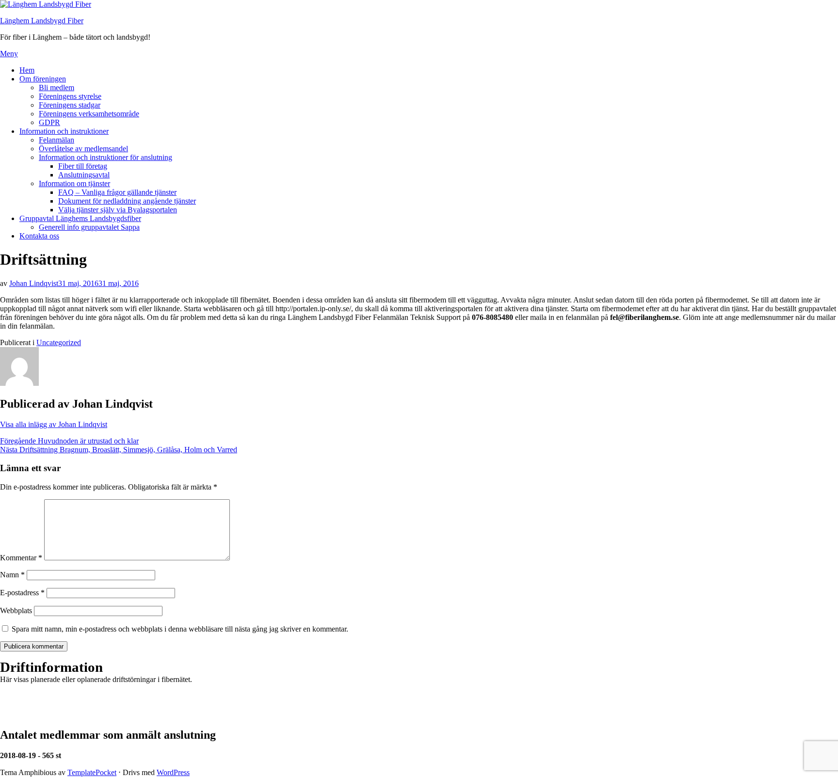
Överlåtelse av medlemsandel (83, 148)
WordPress (173, 772)
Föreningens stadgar (69, 105)
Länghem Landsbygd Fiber (41, 20)
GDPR (49, 122)
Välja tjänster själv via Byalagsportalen (117, 210)
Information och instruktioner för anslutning (105, 157)
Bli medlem (56, 87)
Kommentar (21, 558)
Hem (26, 70)
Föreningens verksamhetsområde (89, 114)
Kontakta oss (39, 236)
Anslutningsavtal (84, 175)
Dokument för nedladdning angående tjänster (127, 201)
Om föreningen (42, 79)
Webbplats (16, 610)
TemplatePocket (91, 772)
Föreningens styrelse (70, 96)
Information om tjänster (74, 183)
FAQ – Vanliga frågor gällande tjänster (117, 192)
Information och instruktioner (64, 131)
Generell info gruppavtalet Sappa (89, 227)
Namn (12, 575)
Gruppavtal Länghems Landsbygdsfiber (80, 218)
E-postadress (22, 592)
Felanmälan (56, 140)
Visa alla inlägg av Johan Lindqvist (53, 424)
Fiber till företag (82, 166)
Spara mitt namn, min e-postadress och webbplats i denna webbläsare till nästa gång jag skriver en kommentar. (180, 629)
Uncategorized (58, 342)
